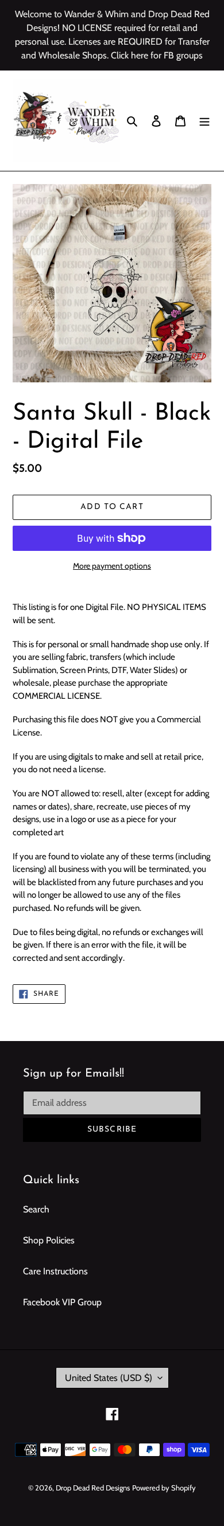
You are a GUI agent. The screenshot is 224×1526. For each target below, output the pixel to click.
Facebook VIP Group (62, 1302)
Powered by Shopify (164, 1487)
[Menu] (204, 120)
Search (36, 1209)
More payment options (112, 566)
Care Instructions (55, 1271)
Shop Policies (49, 1240)
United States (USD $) (108, 1377)
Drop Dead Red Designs (93, 1487)
